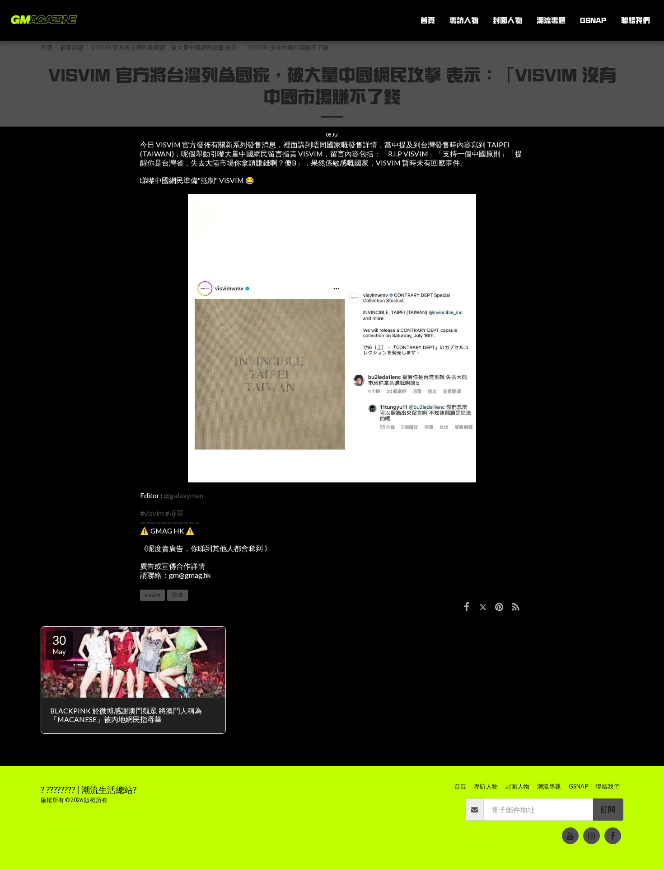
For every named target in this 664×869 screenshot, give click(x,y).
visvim (152, 595)
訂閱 (608, 809)
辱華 (177, 595)
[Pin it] (499, 606)
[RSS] (516, 606)
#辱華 (174, 513)
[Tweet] (483, 606)
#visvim (152, 513)
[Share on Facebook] (466, 606)
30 (59, 644)
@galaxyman (183, 495)
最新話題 (72, 47)
